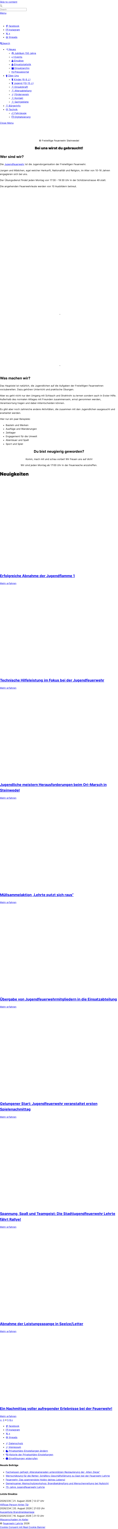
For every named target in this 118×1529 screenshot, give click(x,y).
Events (18, 57)
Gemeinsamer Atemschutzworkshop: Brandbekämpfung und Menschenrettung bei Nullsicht (57, 1483)
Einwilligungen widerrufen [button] (23, 1458)
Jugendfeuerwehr (14, 164)
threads (12, 1437)
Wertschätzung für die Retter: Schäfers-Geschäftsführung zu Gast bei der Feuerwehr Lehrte (58, 1475)
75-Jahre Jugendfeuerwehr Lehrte (25, 1487)
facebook (13, 1426)
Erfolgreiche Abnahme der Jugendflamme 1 (37, 576)
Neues (12, 49)
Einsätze (18, 60)
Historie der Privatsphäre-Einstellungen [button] (30, 1454)
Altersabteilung (23, 90)
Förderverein (21, 94)
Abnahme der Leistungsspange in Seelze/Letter (41, 1324)
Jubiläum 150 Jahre (25, 53)
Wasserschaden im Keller (14, 1519)
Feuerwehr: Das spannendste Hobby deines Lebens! (35, 1479)
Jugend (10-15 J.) (23, 83)
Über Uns (13, 75)
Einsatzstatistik (22, 64)
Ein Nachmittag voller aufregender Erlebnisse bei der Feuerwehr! (56, 1408)
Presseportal (21, 71)
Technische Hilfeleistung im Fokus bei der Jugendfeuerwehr (52, 680)
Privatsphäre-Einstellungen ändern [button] (28, 1450)
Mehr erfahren (8, 583)
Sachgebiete (21, 101)
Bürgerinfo (14, 105)
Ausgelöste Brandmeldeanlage (17, 1512)
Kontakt (18, 98)
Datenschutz (15, 1443)
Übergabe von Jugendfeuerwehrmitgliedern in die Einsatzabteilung (58, 999)
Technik (13, 109)
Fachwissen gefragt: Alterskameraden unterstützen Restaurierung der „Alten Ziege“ (53, 1472)
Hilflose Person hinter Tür (14, 1504)
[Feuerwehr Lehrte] (5, 20)
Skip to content (8, 1)
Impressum (14, 1447)
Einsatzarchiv (21, 68)
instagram (14, 1429)
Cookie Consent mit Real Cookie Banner (22, 1527)
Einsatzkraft (21, 86)
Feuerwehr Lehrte (13, 1523)
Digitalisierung (22, 116)
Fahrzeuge (20, 113)
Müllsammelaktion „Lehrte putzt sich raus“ (37, 895)
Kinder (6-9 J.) (22, 79)
